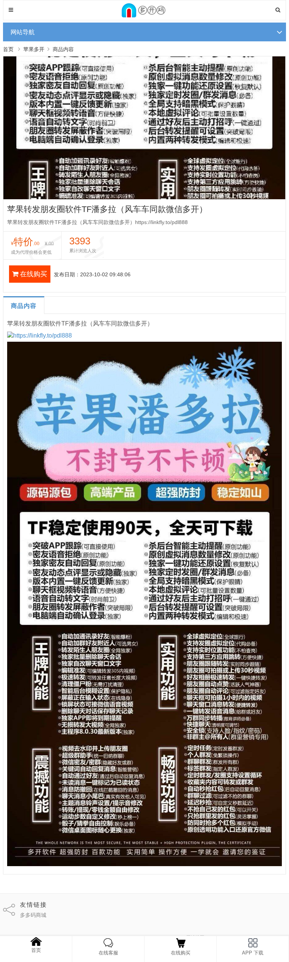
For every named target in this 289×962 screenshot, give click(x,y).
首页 (8, 49)
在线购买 (33, 274)
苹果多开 (33, 49)
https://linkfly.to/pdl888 (42, 335)
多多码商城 (33, 915)
